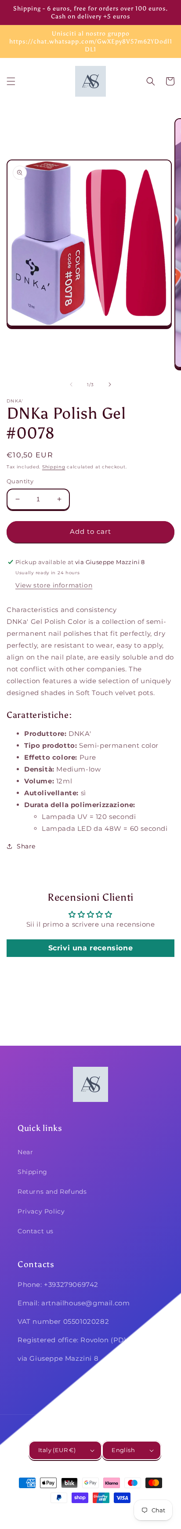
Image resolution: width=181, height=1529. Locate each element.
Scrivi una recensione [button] (90, 948)
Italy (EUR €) (57, 1449)
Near (25, 1152)
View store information (53, 585)
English (123, 1449)
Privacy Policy (41, 1211)
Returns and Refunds (52, 1192)
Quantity (20, 481)
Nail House (77, 1513)
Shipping (53, 467)
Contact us (36, 1231)
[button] (11, 81)
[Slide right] (109, 384)
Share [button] (26, 846)
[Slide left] (71, 384)
